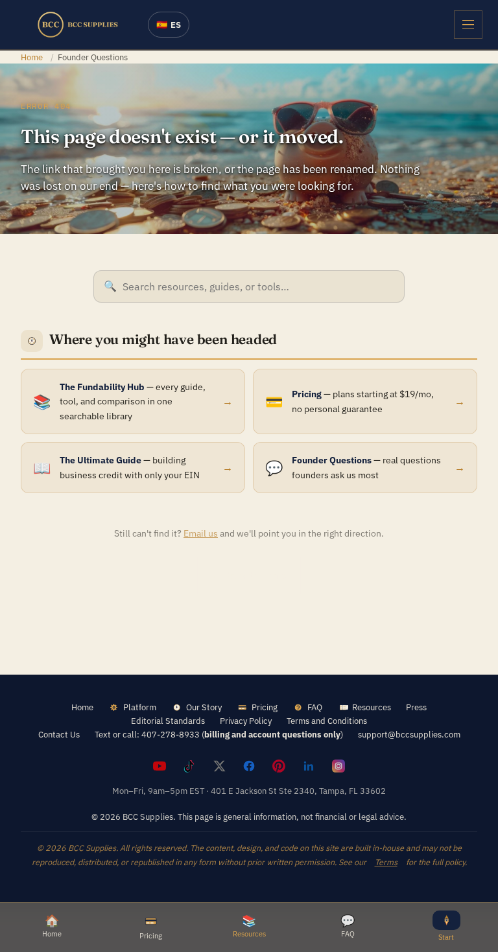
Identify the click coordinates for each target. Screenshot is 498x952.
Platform (139, 707)
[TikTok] (189, 766)
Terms (386, 862)
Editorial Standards (168, 720)
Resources (371, 707)
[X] (219, 766)
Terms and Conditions (327, 720)
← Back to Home (249, 575)
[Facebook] (249, 766)
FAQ (314, 707)
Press (416, 707)
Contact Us (59, 734)
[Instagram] (338, 766)
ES (168, 24)
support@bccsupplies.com (409, 734)
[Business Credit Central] (78, 24)
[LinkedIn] (308, 766)
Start (446, 937)
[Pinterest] (279, 766)
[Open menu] (468, 24)
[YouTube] (159, 766)
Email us (201, 533)
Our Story (204, 707)
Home (32, 57)
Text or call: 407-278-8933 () (219, 734)
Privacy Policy (246, 720)
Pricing (265, 707)
